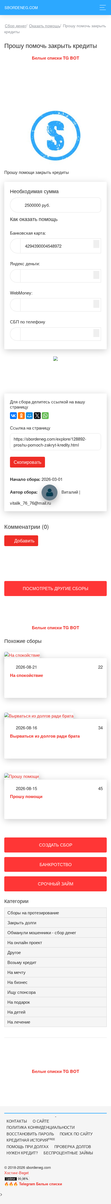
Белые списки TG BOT (55, 58)
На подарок (18, 1002)
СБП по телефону (27, 322)
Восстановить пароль (30, 1133)
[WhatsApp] (45, 415)
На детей (16, 1012)
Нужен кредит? (22, 1152)
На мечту (16, 972)
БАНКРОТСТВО (56, 864)
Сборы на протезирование (33, 912)
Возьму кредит (21, 962)
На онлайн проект (24, 942)
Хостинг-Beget (16, 1172)
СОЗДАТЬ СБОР (55, 845)
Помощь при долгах (28, 1146)
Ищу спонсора (21, 992)
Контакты (17, 1121)
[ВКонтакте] (13, 415)
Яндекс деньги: (25, 263)
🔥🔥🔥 (33, 1183)
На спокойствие (26, 675)
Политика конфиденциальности (41, 1127)
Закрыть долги (21, 922)
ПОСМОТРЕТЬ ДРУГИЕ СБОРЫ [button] (55, 588)
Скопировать (27, 462)
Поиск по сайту (76, 1133)
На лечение (18, 1022)
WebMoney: (21, 293)
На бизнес (17, 982)
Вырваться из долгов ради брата (45, 736)
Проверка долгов (72, 1146)
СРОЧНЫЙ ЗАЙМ (55, 884)
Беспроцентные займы (68, 1152)
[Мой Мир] (29, 415)
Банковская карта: (28, 233)
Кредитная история (31, 1140)
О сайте (41, 1121)
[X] (37, 415)
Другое (14, 952)
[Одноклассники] (21, 415)
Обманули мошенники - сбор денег (41, 932)
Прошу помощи (26, 796)
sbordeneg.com (21, 7)
